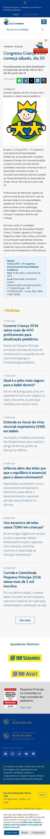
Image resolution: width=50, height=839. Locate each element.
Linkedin (37, 80)
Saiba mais (25, 707)
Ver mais (25, 620)
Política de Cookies (31, 822)
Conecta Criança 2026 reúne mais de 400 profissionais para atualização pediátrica (20, 332)
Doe (40, 48)
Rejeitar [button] (24, 832)
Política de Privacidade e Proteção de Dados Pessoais (22, 826)
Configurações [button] (38, 832)
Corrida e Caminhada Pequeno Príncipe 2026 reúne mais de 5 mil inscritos (22, 579)
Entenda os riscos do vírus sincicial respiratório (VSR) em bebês (24, 426)
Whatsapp (19, 80)
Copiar (44, 80)
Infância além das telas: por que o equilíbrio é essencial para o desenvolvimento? (24, 472)
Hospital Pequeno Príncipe (13, 21)
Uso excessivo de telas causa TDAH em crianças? (23, 524)
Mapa (42, 795)
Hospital (18, 46)
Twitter (31, 80)
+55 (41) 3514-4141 (21, 735)
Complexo (8, 46)
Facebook (25, 80)
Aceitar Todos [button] (11, 832)
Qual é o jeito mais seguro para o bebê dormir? (23, 382)
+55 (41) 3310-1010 (21, 722)
